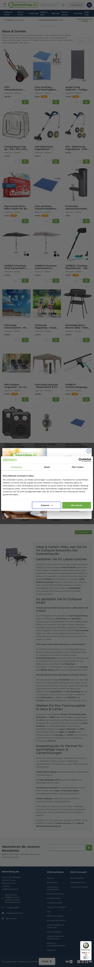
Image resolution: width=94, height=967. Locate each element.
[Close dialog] (89, 451)
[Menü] (90, 942)
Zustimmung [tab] (16, 467)
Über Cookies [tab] (78, 467)
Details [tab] (47, 467)
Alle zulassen (76, 505)
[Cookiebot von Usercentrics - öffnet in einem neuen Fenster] (80, 460)
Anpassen (45, 505)
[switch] (85, 957)
